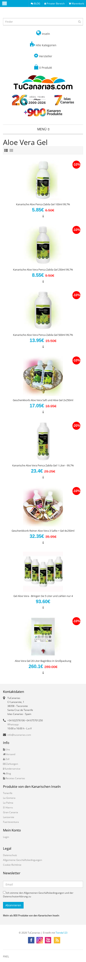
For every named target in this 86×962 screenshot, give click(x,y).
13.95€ (43, 340)
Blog (8, 773)
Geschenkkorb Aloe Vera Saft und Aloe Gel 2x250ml (43, 400)
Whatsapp (13, 724)
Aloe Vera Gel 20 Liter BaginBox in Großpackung (43, 661)
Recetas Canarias (15, 778)
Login (6, 837)
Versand (10, 754)
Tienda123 (61, 932)
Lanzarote (8, 817)
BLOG (36, 3)
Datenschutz (10, 855)
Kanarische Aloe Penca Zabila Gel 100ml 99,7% (43, 204)
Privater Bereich (55, 3)
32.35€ (43, 536)
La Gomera (9, 798)
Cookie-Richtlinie (12, 864)
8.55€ (43, 275)
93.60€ (43, 601)
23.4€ (43, 471)
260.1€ (43, 666)
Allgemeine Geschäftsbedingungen (22, 860)
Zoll (7, 759)
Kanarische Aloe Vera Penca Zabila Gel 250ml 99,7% (43, 269)
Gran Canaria (10, 812)
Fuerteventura (11, 822)
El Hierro (8, 807)
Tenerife (7, 793)
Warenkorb (77, 3)
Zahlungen (12, 764)
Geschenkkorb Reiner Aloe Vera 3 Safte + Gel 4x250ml (43, 530)
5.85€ (43, 209)
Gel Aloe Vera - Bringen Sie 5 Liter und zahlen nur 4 (43, 596)
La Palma (8, 802)
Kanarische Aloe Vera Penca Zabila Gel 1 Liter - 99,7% (43, 465)
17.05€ (43, 405)
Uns (7, 749)
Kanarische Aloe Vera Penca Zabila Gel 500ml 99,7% (43, 335)
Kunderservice (12, 768)
